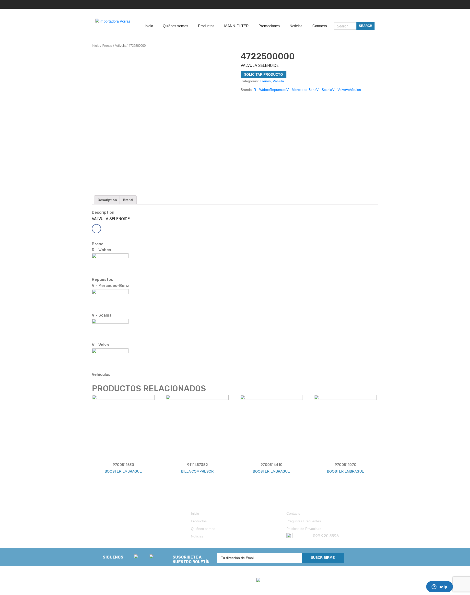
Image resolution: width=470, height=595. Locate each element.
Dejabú (114, 586)
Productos (199, 521)
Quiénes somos (203, 529)
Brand (128, 200)
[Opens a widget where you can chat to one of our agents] (439, 587)
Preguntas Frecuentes (303, 521)
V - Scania (324, 90)
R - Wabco (262, 90)
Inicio (95, 46)
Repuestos (278, 90)
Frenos (107, 46)
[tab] (107, 199)
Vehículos (353, 90)
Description (107, 200)
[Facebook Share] (96, 228)
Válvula (120, 46)
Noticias (197, 536)
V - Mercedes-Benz (301, 90)
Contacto (293, 513)
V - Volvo (339, 90)
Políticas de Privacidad (303, 529)
